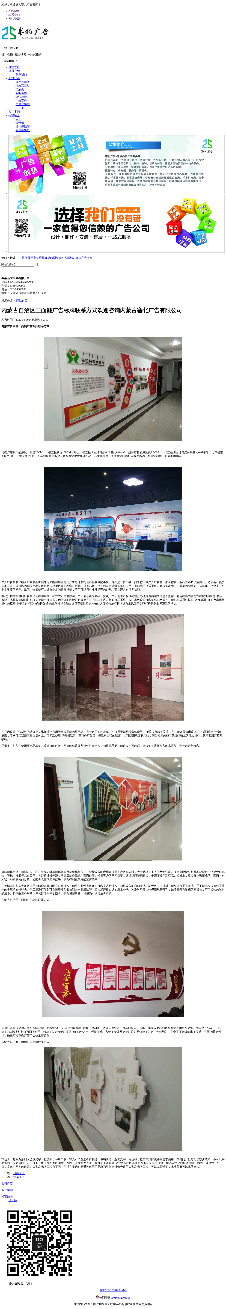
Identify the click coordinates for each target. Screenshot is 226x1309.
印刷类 (20, 89)
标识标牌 (21, 96)
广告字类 (21, 100)
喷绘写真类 (23, 85)
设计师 (20, 122)
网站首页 (14, 67)
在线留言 (14, 11)
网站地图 (14, 18)
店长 (18, 119)
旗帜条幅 (21, 93)
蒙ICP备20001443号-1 (113, 1290)
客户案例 (14, 111)
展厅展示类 (23, 81)
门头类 (20, 107)
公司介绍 (14, 70)
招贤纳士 (14, 115)
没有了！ (19, 1173)
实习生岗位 (23, 130)
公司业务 (14, 78)
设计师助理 (23, 126)
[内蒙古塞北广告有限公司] (25, 40)
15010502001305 (120, 1297)
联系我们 (14, 14)
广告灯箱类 (23, 104)
